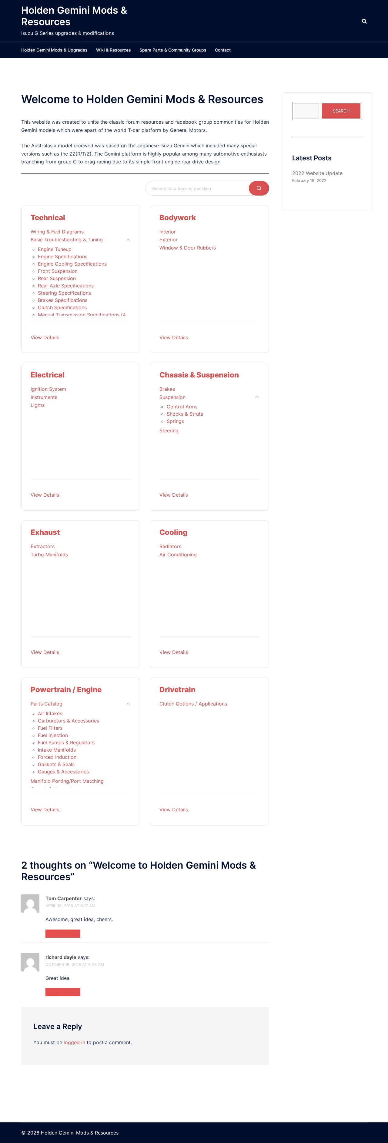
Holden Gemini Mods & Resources (74, 16)
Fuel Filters (50, 728)
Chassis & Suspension (199, 374)
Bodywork (177, 217)
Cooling (173, 532)
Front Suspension (58, 271)
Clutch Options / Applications (193, 704)
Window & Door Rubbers (187, 248)
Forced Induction (57, 757)
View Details (45, 337)
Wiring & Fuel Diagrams (57, 232)
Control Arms (182, 407)
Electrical (48, 374)
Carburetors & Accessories (68, 721)
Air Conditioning (178, 554)
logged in (74, 1042)
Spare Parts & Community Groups (172, 49)
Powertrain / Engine (66, 689)
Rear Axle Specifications (66, 286)
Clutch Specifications (62, 307)
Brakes (167, 389)
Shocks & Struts (185, 414)
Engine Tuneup (55, 249)
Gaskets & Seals (56, 764)
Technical (48, 217)
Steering (169, 430)
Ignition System (48, 389)
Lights (38, 405)
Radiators (170, 546)
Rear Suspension (57, 278)
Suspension (172, 397)
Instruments (44, 397)
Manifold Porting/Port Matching (67, 781)
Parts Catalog (46, 704)
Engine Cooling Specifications (72, 264)
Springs (175, 421)
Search (341, 110)
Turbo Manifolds (49, 554)
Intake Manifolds (57, 750)
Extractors (43, 546)
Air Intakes (50, 713)
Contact (223, 49)
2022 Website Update (317, 173)
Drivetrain (177, 689)
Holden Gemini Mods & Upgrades (54, 49)
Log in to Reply (62, 933)
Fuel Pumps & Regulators (66, 742)
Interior (167, 232)
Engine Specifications (62, 256)
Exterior (168, 239)
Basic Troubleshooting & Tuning (67, 239)
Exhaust (45, 532)
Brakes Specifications (62, 300)
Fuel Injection (53, 735)
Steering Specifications (64, 293)
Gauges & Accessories (63, 772)
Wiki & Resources (113, 49)
